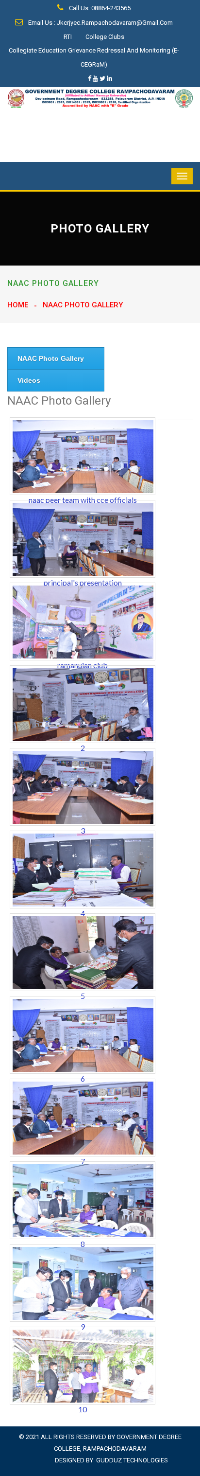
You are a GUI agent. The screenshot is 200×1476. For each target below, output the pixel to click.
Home (17, 305)
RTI (68, 36)
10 (82, 1409)
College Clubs (104, 36)
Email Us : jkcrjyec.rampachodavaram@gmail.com (100, 22)
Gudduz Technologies (132, 1460)
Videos (28, 380)
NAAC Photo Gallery (50, 358)
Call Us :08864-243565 (99, 8)
